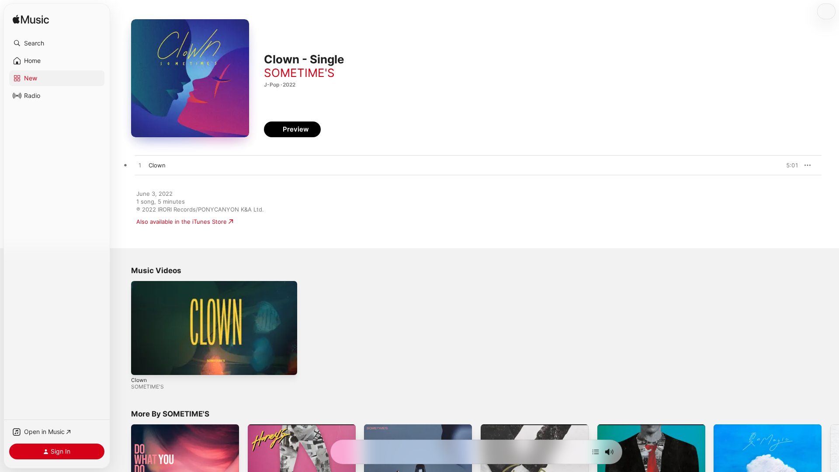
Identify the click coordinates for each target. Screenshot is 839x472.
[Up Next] (595, 452)
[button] (57, 43)
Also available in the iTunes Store (181, 221)
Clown (139, 380)
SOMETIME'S (299, 73)
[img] (31, 20)
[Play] (142, 364)
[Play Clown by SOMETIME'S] (140, 166)
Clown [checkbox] (157, 165)
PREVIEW (788, 165)
